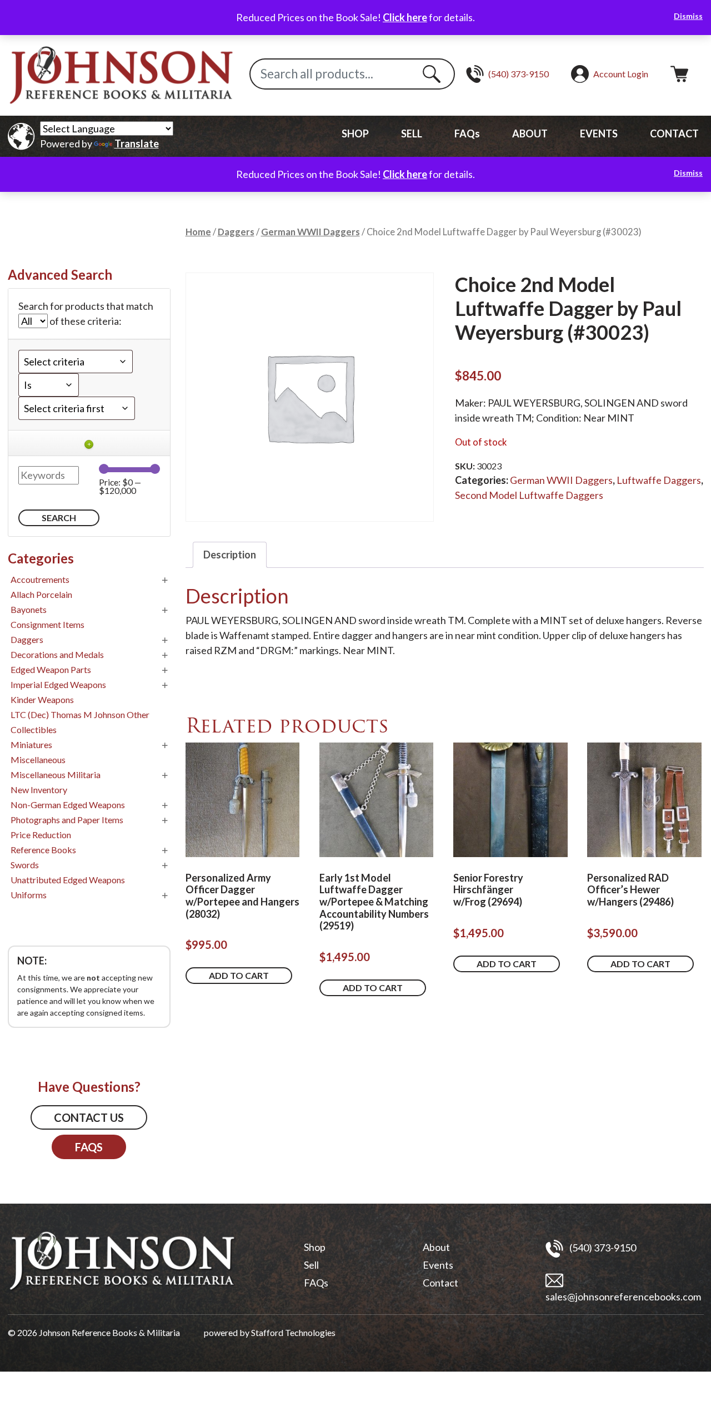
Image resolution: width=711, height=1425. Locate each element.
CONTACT (674, 133)
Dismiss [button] (688, 16)
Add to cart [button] (239, 975)
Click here (405, 17)
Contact (440, 1282)
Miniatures (31, 744)
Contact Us (89, 1117)
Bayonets (29, 609)
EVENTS (599, 133)
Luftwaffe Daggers (659, 480)
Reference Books (43, 849)
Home (198, 231)
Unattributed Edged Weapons (68, 879)
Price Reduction (41, 834)
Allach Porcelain (41, 594)
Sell (311, 1265)
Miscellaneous (38, 759)
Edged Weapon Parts (51, 669)
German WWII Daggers (310, 231)
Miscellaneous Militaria (56, 774)
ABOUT (530, 133)
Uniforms (29, 894)
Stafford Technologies (293, 1332)
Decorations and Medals (57, 654)
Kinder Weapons (42, 699)
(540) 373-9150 (602, 1247)
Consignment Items (47, 624)
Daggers (236, 231)
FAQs (467, 133)
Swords (25, 864)
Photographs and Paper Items (67, 819)
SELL (411, 133)
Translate (136, 143)
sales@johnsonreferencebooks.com (623, 1296)
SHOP (355, 133)
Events (438, 1265)
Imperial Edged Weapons (58, 684)
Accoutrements (40, 579)
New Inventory (39, 789)
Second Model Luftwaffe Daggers (529, 495)
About (436, 1247)
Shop (315, 1247)
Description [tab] (229, 554)
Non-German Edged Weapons (68, 804)
